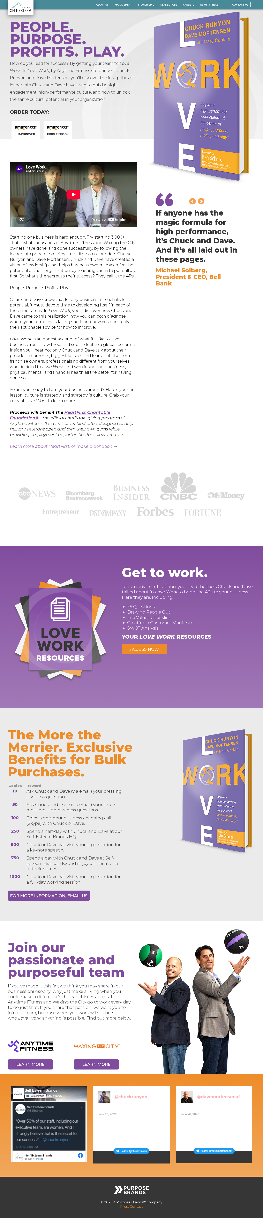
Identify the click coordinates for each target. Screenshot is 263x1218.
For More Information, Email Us (49, 895)
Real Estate (168, 4)
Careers (188, 4)
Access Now (144, 649)
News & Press (209, 4)
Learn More (30, 1064)
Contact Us (240, 4)
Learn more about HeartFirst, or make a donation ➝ (63, 446)
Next (201, 201)
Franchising (146, 4)
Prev (192, 201)
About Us (102, 4)
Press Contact (131, 1207)
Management (123, 4)
